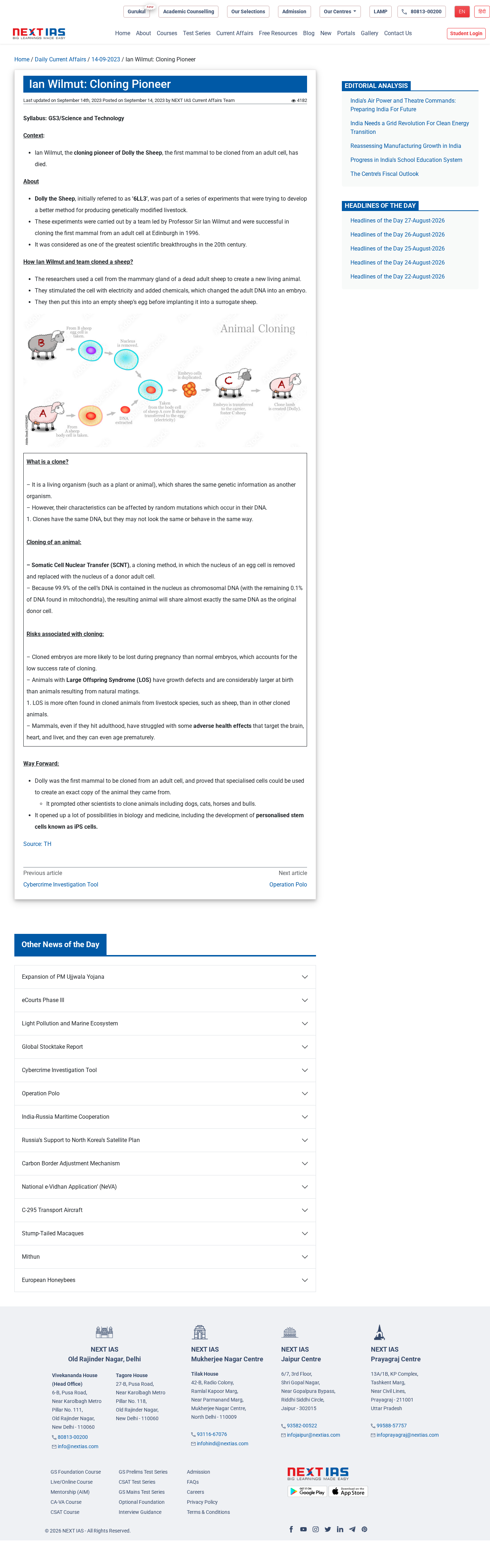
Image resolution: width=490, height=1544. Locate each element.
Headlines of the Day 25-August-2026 (397, 248)
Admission (294, 11)
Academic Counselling (188, 11)
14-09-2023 (105, 59)
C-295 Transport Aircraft (52, 1210)
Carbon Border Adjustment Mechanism (71, 1163)
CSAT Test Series (137, 1482)
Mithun (31, 1256)
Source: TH (37, 844)
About (143, 33)
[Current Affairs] (39, 33)
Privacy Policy (202, 1502)
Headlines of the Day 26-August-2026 (397, 234)
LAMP (380, 11)
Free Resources (278, 33)
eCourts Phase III (43, 1000)
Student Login (466, 33)
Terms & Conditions (208, 1512)
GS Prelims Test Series (143, 1472)
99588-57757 (392, 1425)
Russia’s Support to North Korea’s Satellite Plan (81, 1140)
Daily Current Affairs (60, 59)
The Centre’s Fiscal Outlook (385, 173)
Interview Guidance (140, 1512)
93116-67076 (212, 1434)
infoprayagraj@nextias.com (408, 1435)
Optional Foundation (142, 1502)
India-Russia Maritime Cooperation (65, 1116)
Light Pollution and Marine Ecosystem (70, 1023)
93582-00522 (302, 1425)
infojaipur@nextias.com (313, 1435)
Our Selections (248, 11)
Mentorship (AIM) (70, 1492)
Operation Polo (288, 884)
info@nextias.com (78, 1446)
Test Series (197, 33)
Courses (167, 33)
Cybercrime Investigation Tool (61, 884)
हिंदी (482, 11)
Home (122, 33)
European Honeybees (49, 1280)
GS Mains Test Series (142, 1492)
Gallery (369, 33)
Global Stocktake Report (52, 1046)
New (325, 33)
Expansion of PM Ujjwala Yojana (63, 976)
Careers (195, 1492)
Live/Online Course (72, 1482)
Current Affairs (234, 33)
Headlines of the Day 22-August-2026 (397, 276)
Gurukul (137, 11)
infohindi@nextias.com (222, 1443)
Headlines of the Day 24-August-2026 (397, 262)
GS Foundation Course (76, 1472)
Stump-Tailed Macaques (53, 1233)
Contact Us (398, 33)
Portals (346, 33)
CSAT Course (65, 1512)
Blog (309, 33)
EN (462, 11)
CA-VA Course (66, 1502)
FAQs (193, 1482)
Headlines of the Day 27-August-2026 (397, 220)
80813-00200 (73, 1437)
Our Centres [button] (338, 11)
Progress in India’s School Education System (406, 159)
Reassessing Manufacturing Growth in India (405, 145)
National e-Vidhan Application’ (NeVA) (69, 1186)
